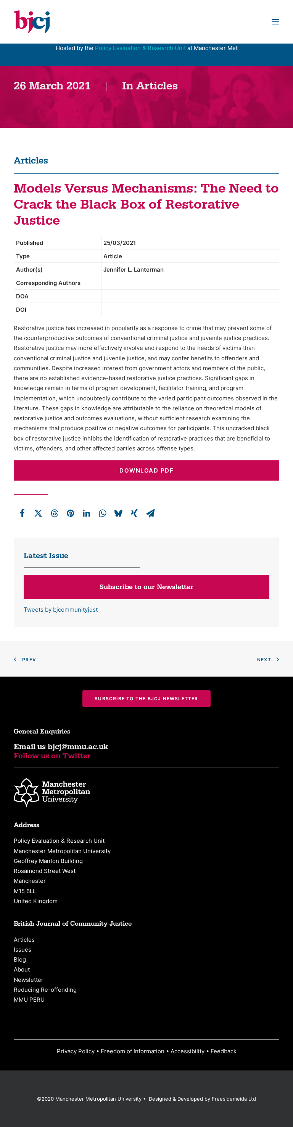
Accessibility (187, 1051)
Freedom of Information (132, 1051)
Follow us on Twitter (52, 756)
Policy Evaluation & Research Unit (140, 48)
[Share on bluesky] (118, 513)
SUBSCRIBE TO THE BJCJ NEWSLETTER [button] (146, 698)
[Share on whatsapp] (102, 513)
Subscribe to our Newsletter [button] (146, 587)
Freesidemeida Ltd (234, 1099)
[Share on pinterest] (70, 513)
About (22, 969)
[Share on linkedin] (86, 513)
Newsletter (28, 979)
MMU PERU (29, 999)
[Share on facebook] (22, 513)
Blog (20, 959)
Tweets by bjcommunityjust (61, 609)
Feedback (224, 1051)
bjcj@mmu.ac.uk (78, 747)
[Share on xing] (134, 513)
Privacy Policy (76, 1051)
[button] (275, 22)
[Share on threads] (54, 513)
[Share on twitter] (38, 513)
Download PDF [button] (146, 470)
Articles (157, 86)
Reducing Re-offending (45, 989)
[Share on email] (150, 513)
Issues (22, 949)
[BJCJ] (32, 21)
